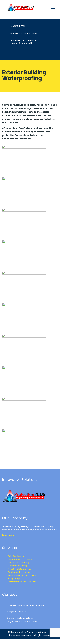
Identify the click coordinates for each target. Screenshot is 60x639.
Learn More (8, 535)
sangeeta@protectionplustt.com (22, 621)
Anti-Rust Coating (16, 556)
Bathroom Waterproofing (20, 559)
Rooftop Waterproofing (19, 572)
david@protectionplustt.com (20, 618)
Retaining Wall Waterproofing (22, 575)
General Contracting (17, 565)
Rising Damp (14, 578)
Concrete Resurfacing (18, 562)
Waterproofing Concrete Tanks (22, 581)
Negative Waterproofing (19, 569)
